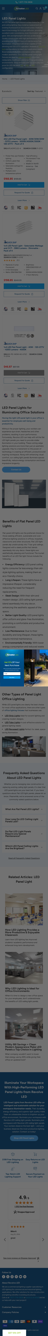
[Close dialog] (46, 651)
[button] (11, 677)
